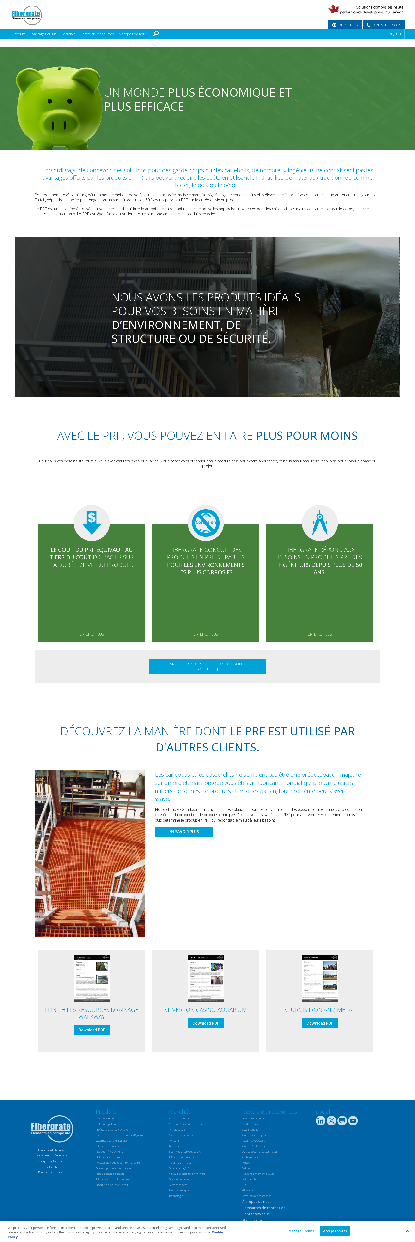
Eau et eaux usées (179, 1118)
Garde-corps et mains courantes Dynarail (120, 1135)
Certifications (250, 1157)
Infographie (249, 1179)
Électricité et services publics (185, 1151)
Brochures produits (253, 1118)
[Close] (407, 1230)
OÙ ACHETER (348, 25)
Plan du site (252, 1220)
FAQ (244, 1185)
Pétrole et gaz (177, 1129)
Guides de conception (254, 1135)
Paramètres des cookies (51, 1172)
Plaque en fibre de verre (109, 1151)
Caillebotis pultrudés (107, 1124)
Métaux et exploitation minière (187, 1173)
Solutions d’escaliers (107, 1146)
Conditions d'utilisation (52, 1150)
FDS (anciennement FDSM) (258, 1173)
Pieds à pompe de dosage (110, 1173)
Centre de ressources (97, 34)
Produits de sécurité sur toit (112, 1185)
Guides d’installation (254, 1146)
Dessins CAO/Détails (253, 1140)
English (395, 33)
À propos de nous (133, 34)
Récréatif (174, 1140)
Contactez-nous (255, 1214)
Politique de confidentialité (51, 1155)
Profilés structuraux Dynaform (114, 1129)
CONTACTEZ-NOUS (386, 25)
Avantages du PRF (44, 34)
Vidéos (246, 1162)
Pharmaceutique (179, 1190)
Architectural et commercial (186, 1124)
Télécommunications (181, 1157)
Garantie (52, 1166)
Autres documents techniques (259, 1151)
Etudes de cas (250, 1124)
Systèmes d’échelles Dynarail (112, 1140)
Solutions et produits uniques (113, 1179)
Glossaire (247, 1190)
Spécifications (250, 1129)
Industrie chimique (180, 1162)
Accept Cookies (335, 1231)
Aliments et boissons (181, 1135)
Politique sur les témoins (51, 1161)
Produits (19, 34)
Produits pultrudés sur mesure (114, 1168)
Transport (174, 1146)
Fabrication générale (181, 1168)
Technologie (176, 1196)
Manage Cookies (301, 1231)
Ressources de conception (257, 1196)
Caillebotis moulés (106, 1118)
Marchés (69, 34)
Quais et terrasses (179, 1179)
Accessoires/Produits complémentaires (118, 1162)
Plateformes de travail (108, 1157)
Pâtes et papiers (178, 1185)
